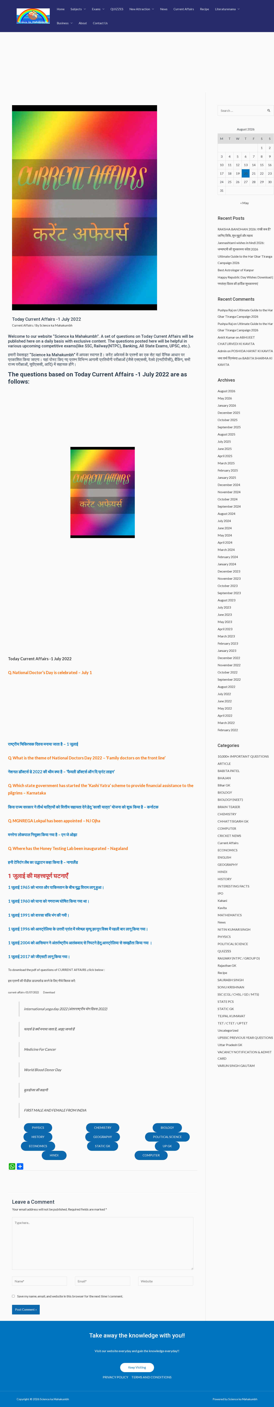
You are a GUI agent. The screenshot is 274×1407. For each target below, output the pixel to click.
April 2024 (225, 542)
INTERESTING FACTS (233, 886)
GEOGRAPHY (102, 1137)
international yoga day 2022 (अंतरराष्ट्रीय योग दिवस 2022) (65, 1009)
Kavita (222, 908)
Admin (222, 351)
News (163, 9)
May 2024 (225, 535)
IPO (220, 893)
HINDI (222, 872)
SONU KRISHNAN (231, 987)
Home (61, 9)
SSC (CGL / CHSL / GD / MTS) (238, 994)
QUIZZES (117, 9)
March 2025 (226, 463)
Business (63, 23)
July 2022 (224, 694)
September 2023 (229, 593)
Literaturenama (225, 9)
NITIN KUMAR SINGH (234, 929)
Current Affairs (184, 9)
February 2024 (228, 557)
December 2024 (229, 485)
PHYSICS (38, 1127)
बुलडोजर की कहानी (36, 1090)
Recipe (204, 9)
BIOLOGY (167, 1127)
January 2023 (227, 650)
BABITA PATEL (228, 771)
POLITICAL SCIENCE (167, 1137)
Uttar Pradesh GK (230, 1045)
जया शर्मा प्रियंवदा (228, 358)
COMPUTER (151, 1155)
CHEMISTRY (102, 1127)
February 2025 (228, 470)
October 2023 (227, 586)
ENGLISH (224, 857)
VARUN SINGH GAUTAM (236, 1065)
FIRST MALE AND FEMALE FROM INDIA (55, 1110)
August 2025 (226, 434)
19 (237, 173)
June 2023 (225, 614)
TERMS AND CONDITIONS (151, 1377)
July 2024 (224, 521)
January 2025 (227, 477)
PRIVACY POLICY (115, 1377)
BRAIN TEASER (229, 807)
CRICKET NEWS (229, 836)
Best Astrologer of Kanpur (236, 270)
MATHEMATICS (230, 915)
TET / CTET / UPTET (233, 1023)
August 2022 (226, 686)
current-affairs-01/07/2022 (23, 992)
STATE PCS (226, 1001)
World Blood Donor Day (43, 1070)
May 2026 (225, 398)
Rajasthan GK (227, 965)
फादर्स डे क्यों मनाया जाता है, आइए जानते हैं (49, 1029)
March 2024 (226, 549)
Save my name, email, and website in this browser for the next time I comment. (70, 1296)
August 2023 (226, 600)
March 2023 (226, 636)
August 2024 (226, 513)
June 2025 (225, 449)
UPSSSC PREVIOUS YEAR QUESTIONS (245, 1037)
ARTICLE (224, 763)
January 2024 (227, 564)
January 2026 (227, 405)
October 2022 (227, 672)
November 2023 (229, 578)
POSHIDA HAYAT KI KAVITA (252, 351)
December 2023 (229, 571)
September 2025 (229, 427)
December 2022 (229, 658)
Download (49, 992)
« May (244, 203)
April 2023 (225, 629)
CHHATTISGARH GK (233, 821)
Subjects (76, 9)
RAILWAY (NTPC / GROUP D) (239, 958)
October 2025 (227, 420)
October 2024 (227, 499)
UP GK (167, 1146)
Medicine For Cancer (40, 1049)
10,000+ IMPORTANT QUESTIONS (243, 756)
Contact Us (100, 23)
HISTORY (37, 1137)
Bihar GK (224, 785)
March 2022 (226, 723)
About (83, 23)
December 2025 (229, 412)
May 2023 (225, 622)
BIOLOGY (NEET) (230, 799)
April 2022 (225, 715)
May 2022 (225, 708)
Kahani (222, 900)
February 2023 (228, 643)
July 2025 (224, 441)
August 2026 (226, 391)
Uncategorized (228, 1030)
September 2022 (229, 679)
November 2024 (229, 492)
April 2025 (225, 456)
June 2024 (225, 528)
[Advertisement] (137, 62)
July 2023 (224, 607)
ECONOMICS (38, 1146)
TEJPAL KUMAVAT (231, 1016)
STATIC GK (102, 1146)
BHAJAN (224, 778)
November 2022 (229, 665)
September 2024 (229, 506)
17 (221, 173)
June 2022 (225, 701)
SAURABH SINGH (231, 980)
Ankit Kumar (226, 337)
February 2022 (228, 730)
